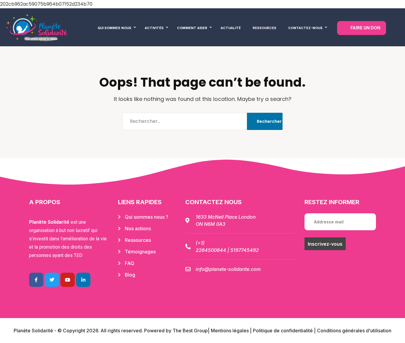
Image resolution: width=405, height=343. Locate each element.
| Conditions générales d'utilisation (352, 331)
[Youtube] (67, 280)
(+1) (200, 243)
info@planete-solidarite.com (228, 269)
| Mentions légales (228, 331)
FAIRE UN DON (365, 27)
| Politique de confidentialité (281, 331)
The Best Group (190, 331)
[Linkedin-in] (83, 280)
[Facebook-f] (36, 280)
